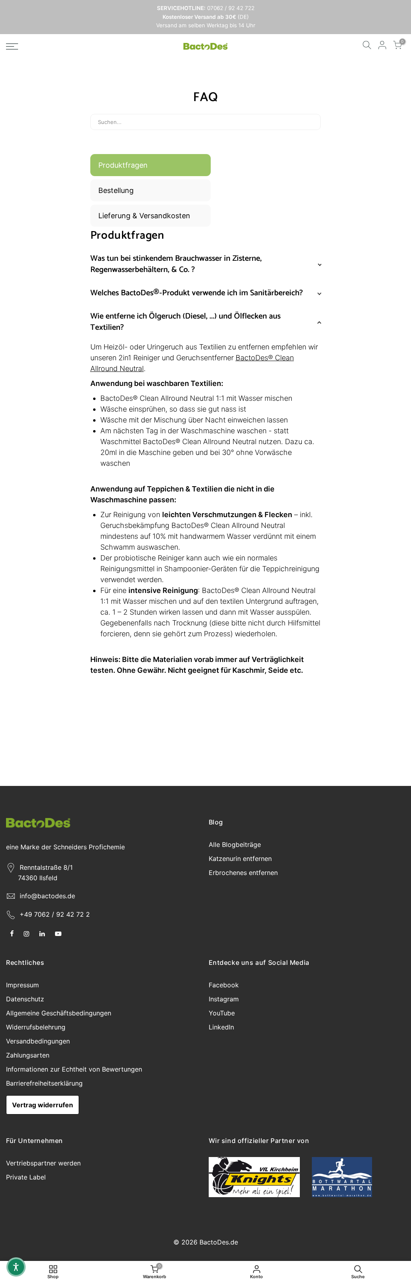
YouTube (222, 1013)
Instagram (224, 999)
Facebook (224, 985)
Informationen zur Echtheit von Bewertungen (74, 1069)
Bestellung (116, 190)
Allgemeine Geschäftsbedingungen (58, 1013)
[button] (16, 1267)
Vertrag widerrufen (42, 1105)
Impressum (22, 985)
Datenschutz (25, 999)
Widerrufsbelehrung (35, 1027)
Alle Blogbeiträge (235, 844)
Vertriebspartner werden (43, 1163)
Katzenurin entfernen (240, 859)
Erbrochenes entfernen (243, 873)
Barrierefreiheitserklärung (44, 1083)
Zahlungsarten (27, 1055)
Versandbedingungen (38, 1041)
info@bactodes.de (47, 896)
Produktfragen (123, 165)
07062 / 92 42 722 (230, 8)
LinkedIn (221, 1027)
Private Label (26, 1177)
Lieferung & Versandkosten (144, 215)
